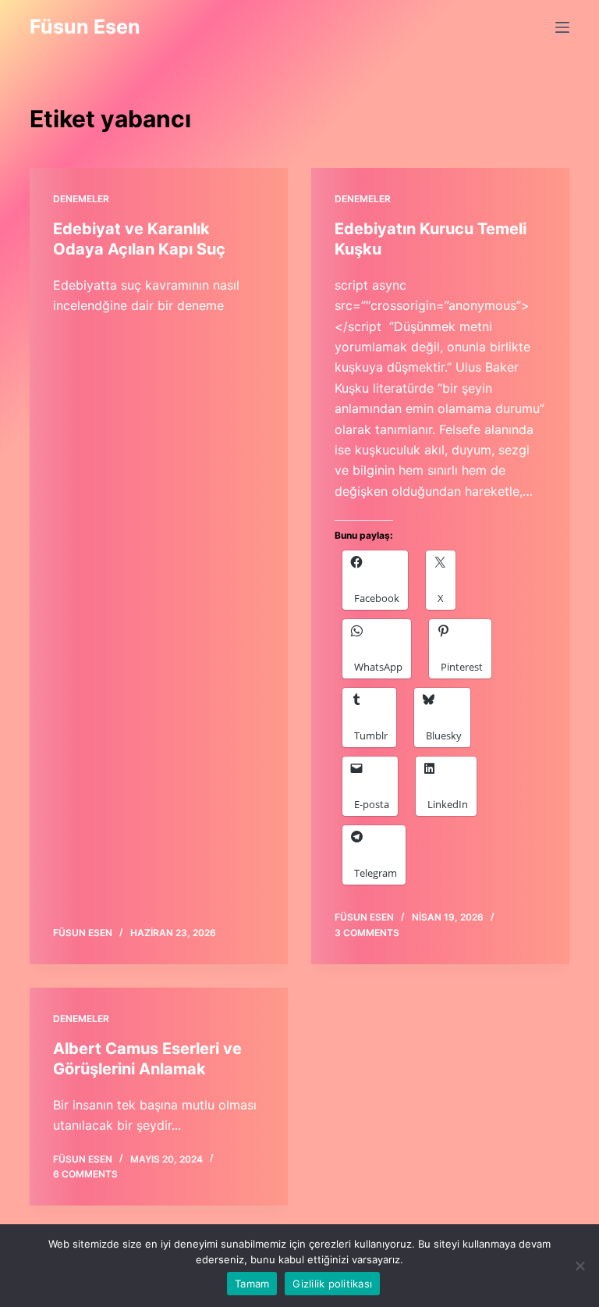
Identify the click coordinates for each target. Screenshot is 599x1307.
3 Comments (367, 932)
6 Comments (85, 1174)
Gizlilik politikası (332, 1283)
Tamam (252, 1283)
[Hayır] (579, 1265)
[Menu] (562, 27)
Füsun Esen (85, 26)
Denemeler (81, 199)
